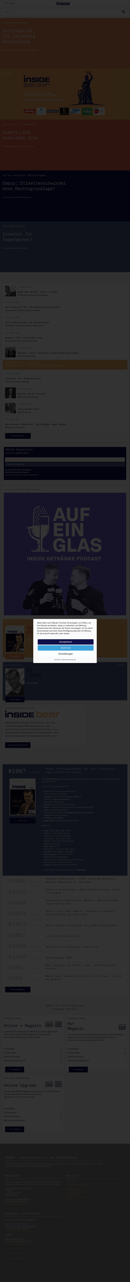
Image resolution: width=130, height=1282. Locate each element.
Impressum (57, 659)
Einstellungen (66, 653)
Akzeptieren (65, 641)
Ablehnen (66, 647)
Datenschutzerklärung (69, 659)
